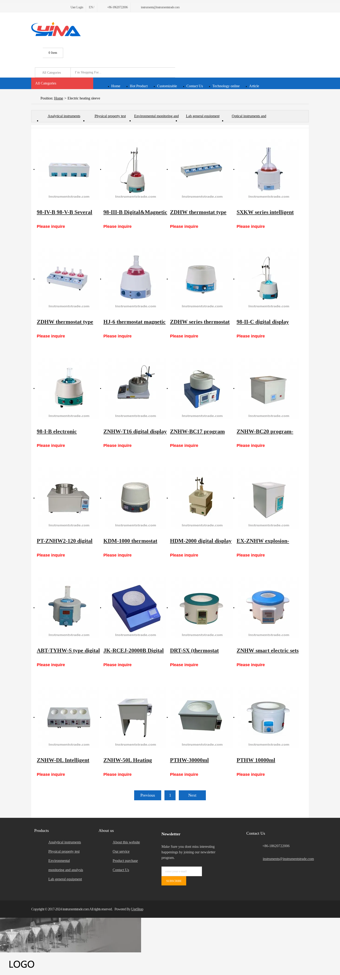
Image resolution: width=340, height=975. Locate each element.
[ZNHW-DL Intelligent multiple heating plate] (69, 717)
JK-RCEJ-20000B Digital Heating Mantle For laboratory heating (133, 652)
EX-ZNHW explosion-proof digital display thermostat (263, 543)
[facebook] (32, 7)
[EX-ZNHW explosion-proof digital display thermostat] (268, 498)
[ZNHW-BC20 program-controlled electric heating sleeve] (268, 388)
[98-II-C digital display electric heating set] (268, 279)
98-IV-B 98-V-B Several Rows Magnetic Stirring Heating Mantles (65, 214)
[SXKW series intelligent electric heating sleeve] (268, 169)
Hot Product (139, 86)
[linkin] (60, 7)
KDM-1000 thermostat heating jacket (130, 543)
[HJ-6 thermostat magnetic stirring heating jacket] (135, 279)
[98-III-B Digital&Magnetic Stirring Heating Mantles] (135, 169)
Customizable (167, 86)
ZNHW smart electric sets (268, 650)
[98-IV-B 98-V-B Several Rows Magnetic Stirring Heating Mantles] (69, 169)
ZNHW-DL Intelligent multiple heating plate (63, 762)
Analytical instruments (64, 116)
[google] (43, 7)
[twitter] (38, 7)
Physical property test (110, 116)
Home (115, 86)
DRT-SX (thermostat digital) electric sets (194, 652)
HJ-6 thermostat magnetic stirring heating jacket (134, 324)
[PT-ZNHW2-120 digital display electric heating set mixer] (69, 498)
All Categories (45, 83)
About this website (126, 842)
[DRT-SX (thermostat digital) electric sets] (202, 607)
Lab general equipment (202, 116)
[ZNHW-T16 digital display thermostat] (135, 388)
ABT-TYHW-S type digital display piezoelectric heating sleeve (68, 652)
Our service (121, 851)
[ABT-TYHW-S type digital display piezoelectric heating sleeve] (69, 607)
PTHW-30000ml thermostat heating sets (197, 762)
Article (254, 86)
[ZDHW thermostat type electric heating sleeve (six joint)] (202, 169)
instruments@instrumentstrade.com (286, 859)
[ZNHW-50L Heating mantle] (135, 717)
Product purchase (125, 861)
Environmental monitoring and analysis (156, 118)
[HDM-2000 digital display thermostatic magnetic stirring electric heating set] (202, 498)
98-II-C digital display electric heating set (263, 324)
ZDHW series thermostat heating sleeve (200, 324)
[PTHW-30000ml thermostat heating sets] (202, 717)
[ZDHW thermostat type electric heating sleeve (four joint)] (69, 279)
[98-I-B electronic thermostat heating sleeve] (69, 388)
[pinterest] (49, 7)
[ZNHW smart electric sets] (268, 607)
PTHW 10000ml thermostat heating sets (264, 762)
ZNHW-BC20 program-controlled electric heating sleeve (268, 433)
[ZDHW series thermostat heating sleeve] (202, 279)
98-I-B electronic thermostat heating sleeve (67, 433)
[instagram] (54, 7)
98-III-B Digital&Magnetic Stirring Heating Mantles (135, 214)
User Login (77, 7)
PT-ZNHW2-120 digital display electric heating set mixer (68, 543)
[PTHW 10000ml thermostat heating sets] (268, 717)
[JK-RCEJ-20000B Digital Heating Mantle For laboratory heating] (135, 607)
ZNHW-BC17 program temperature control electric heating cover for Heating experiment (200, 433)
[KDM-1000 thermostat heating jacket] (135, 498)
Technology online (226, 86)
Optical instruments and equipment (249, 118)
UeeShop (137, 909)
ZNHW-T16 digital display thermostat (135, 433)
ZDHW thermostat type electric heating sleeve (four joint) (65, 324)
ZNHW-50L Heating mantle (127, 762)
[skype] (303, 909)
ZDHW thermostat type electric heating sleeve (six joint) (201, 214)
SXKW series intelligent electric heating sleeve (265, 214)
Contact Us (194, 86)
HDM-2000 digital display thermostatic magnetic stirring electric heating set (201, 543)
